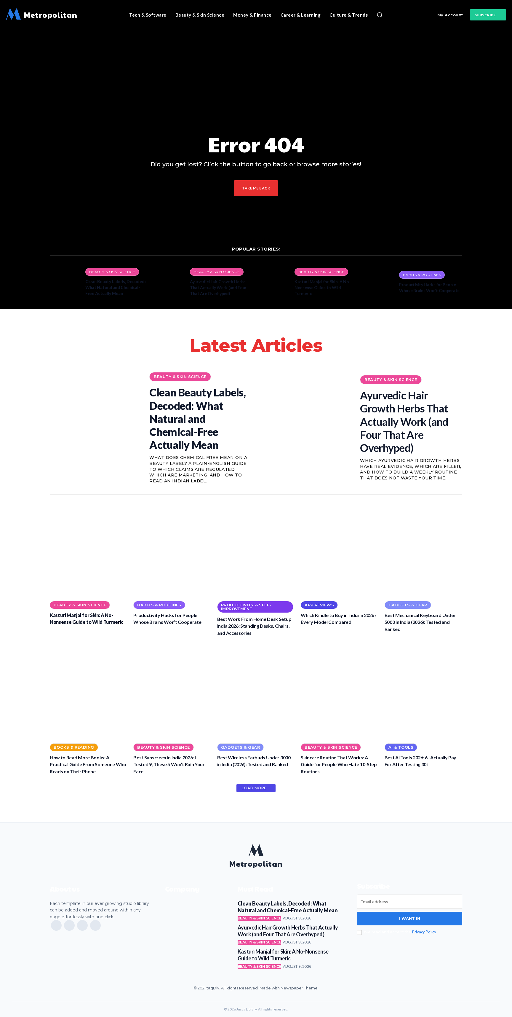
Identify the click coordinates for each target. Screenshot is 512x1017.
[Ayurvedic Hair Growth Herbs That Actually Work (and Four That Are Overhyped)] (169, 282)
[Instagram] (69, 925)
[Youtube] (95, 925)
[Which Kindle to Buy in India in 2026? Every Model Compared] (339, 548)
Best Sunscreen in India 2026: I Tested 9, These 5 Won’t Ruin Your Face (168, 764)
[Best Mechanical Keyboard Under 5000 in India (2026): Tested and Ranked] (423, 548)
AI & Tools (400, 747)
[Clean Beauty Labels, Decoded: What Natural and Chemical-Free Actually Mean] (64, 282)
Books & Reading (74, 747)
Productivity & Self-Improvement (246, 606)
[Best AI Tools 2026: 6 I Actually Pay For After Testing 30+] (423, 690)
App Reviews (319, 604)
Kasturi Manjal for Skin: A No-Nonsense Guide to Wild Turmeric (323, 287)
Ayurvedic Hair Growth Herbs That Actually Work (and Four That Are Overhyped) (218, 287)
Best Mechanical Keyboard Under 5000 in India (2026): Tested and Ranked (420, 622)
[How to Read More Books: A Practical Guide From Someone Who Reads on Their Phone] (88, 690)
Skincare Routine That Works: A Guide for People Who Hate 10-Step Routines (339, 764)
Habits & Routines (422, 274)
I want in (409, 918)
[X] (82, 925)
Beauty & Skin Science (112, 272)
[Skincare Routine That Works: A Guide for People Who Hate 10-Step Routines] (339, 690)
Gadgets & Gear (407, 604)
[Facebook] (56, 925)
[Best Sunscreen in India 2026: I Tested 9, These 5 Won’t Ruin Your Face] (172, 690)
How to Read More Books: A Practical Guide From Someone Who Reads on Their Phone (88, 764)
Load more (254, 788)
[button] (379, 15)
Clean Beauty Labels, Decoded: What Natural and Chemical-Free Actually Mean (115, 287)
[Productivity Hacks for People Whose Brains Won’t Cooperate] (378, 282)
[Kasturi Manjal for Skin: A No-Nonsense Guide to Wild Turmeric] (274, 282)
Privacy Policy (424, 932)
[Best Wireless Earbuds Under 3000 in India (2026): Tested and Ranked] (256, 690)
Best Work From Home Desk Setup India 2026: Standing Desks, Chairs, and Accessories (254, 626)
